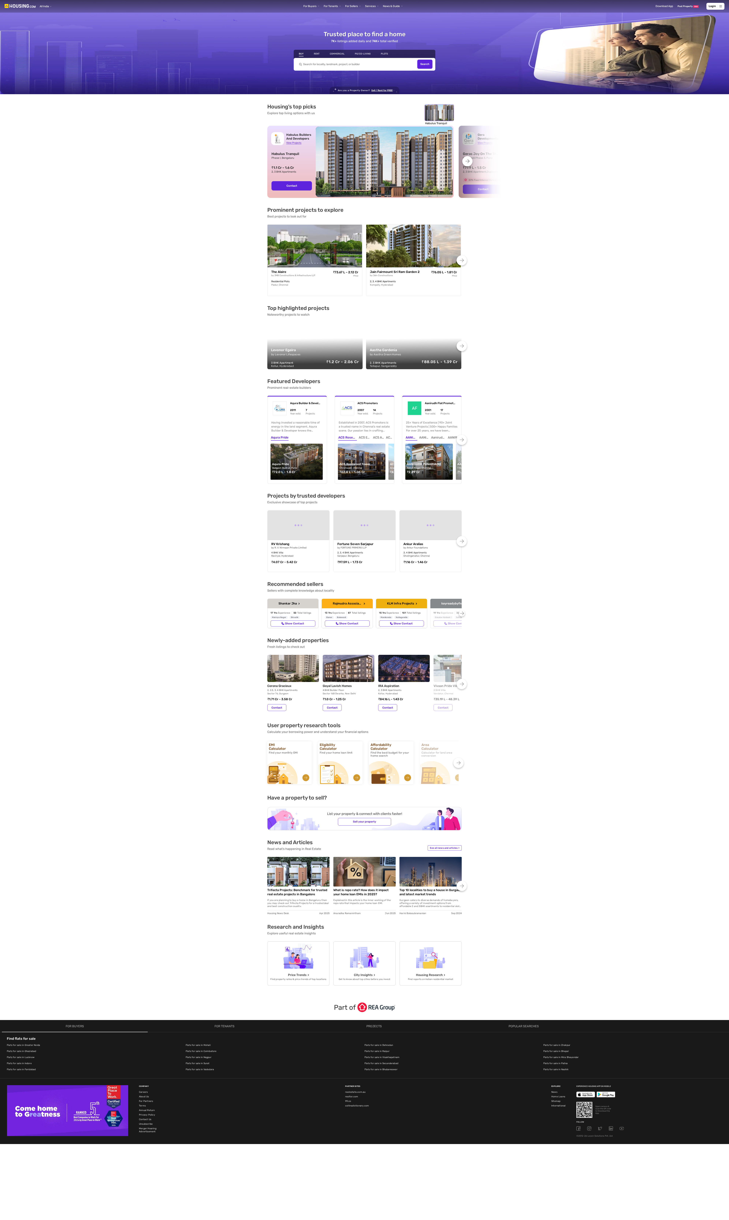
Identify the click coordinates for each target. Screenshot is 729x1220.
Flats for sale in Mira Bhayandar (561, 1057)
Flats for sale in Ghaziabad (21, 1051)
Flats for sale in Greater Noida (23, 1045)
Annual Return (147, 1110)
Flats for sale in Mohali (198, 1045)
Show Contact (294, 623)
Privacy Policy (147, 1114)
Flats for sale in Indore (19, 1063)
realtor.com (351, 1096)
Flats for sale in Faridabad (21, 1069)
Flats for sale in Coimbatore (201, 1051)
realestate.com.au (355, 1092)
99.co (348, 1101)
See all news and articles (444, 848)
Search (424, 64)
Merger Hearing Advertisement (147, 1130)
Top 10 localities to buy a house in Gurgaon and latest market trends (430, 892)
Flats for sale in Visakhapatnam (381, 1057)
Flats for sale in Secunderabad (381, 1063)
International (558, 1105)
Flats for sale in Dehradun (378, 1045)
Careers (143, 1092)
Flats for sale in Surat (198, 1063)
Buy (301, 53)
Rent (317, 53)
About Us (144, 1096)
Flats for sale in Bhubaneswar (381, 1069)
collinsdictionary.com (357, 1105)
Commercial (337, 53)
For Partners (146, 1101)
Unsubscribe (146, 1124)
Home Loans (558, 1096)
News (554, 1092)
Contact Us (145, 1119)
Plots (384, 53)
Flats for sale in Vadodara (200, 1069)
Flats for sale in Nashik (555, 1069)
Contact (291, 185)
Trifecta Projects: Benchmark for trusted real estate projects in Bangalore (297, 892)
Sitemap (555, 1101)
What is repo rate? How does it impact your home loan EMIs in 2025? (361, 892)
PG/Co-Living (363, 53)
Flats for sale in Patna (555, 1063)
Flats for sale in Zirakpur (556, 1045)
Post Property (688, 6)
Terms (142, 1105)
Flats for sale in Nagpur (198, 1057)
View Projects (293, 142)
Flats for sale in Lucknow (21, 1057)
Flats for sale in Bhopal (556, 1051)
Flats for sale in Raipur (377, 1051)
